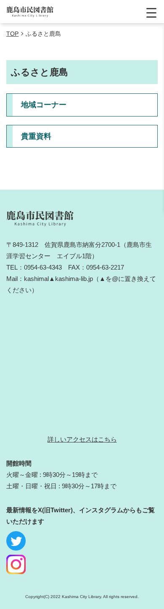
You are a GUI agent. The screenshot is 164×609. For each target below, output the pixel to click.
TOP (12, 33)
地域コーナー (43, 105)
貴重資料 (36, 136)
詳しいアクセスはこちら (82, 439)
